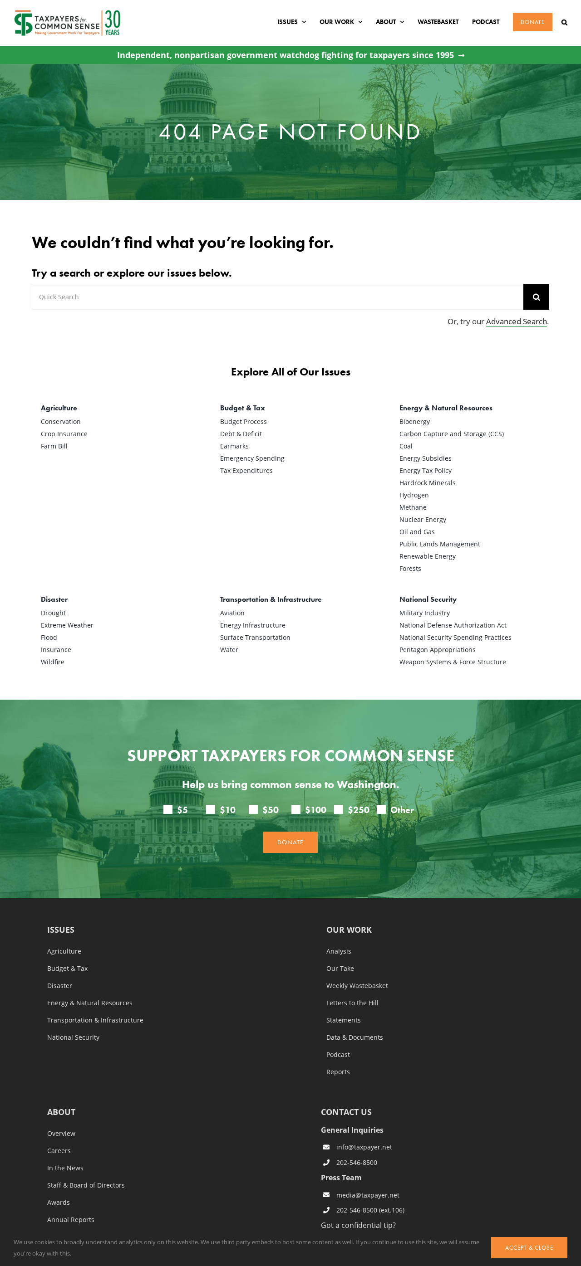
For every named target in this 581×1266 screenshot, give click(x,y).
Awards (58, 1202)
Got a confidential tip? (358, 1225)
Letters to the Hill (352, 1003)
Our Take (340, 968)
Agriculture (64, 951)
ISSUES (60, 930)
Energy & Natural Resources (90, 1003)
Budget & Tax (67, 968)
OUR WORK (349, 930)
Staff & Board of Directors (86, 1185)
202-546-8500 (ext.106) (370, 1210)
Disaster (59, 986)
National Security (73, 1037)
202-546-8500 (356, 1162)
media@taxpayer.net (367, 1195)
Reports (338, 1072)
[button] (564, 22)
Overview (61, 1134)
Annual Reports (70, 1220)
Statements (343, 1020)
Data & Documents (354, 1037)
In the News (65, 1168)
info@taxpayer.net (364, 1147)
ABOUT (61, 1112)
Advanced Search (516, 321)
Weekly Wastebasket (357, 986)
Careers (59, 1151)
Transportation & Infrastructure (95, 1020)
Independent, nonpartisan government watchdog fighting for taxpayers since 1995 (285, 55)
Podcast (338, 1055)
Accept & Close (529, 1247)
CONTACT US (346, 1111)
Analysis (338, 951)
